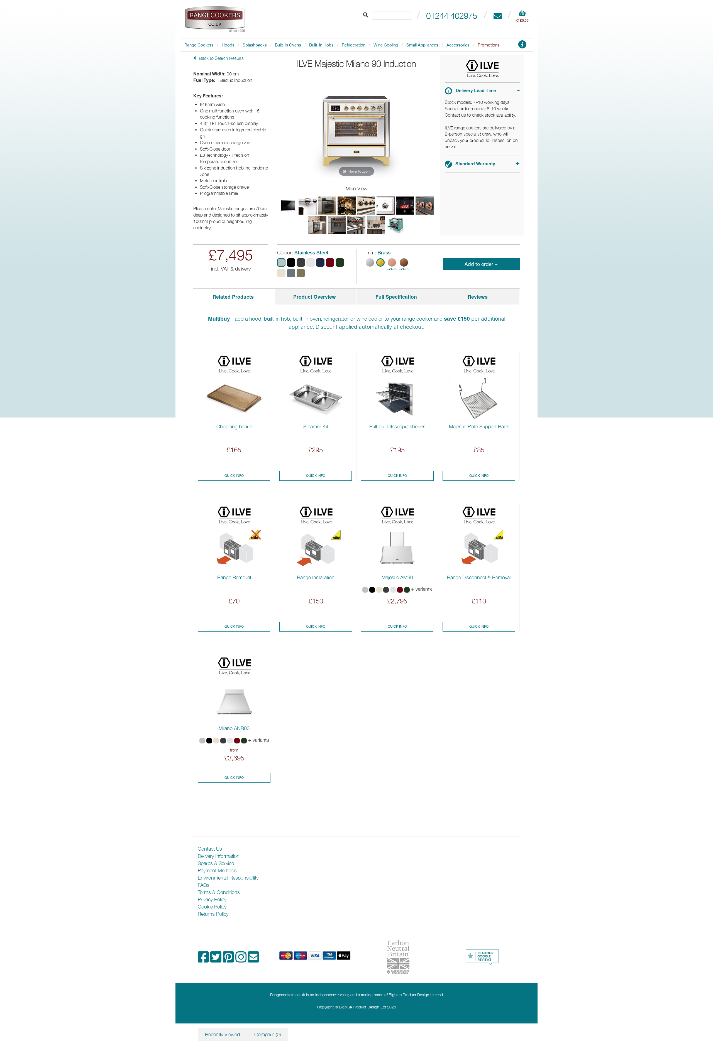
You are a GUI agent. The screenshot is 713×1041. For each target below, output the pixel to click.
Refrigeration (353, 45)
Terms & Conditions (219, 892)
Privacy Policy (212, 899)
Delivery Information (219, 856)
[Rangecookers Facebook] (204, 960)
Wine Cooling (385, 45)
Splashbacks (255, 45)
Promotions (489, 45)
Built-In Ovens (288, 45)
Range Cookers (199, 45)
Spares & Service (216, 863)
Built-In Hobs (321, 45)
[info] (522, 46)
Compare (267, 1034)
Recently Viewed (222, 1034)
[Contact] (498, 15)
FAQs (203, 885)
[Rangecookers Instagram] (241, 960)
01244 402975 (451, 15)
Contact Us (210, 849)
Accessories (458, 45)
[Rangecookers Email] (253, 960)
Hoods (228, 45)
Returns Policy (213, 914)
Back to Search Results (221, 58)
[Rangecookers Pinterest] (229, 960)
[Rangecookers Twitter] (216, 960)
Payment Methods (217, 870)
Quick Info (234, 476)
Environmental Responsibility (228, 878)
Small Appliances (422, 45)
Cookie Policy (212, 907)
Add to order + (481, 264)
